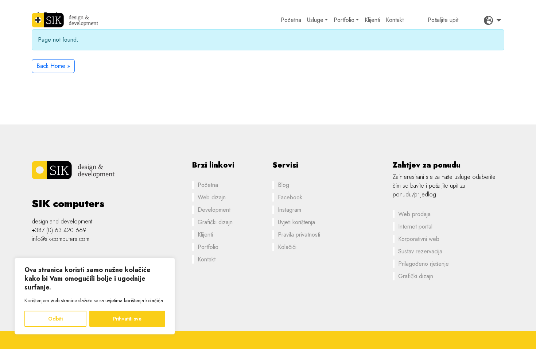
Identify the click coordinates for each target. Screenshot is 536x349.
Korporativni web (418, 239)
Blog (283, 185)
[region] (95, 296)
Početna (291, 20)
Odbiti (55, 318)
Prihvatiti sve (127, 318)
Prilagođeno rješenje (423, 264)
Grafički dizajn (215, 222)
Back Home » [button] (53, 66)
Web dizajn (212, 197)
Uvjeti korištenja (296, 222)
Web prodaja (414, 214)
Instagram (289, 210)
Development (214, 210)
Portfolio (344, 20)
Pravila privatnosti (299, 234)
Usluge (315, 20)
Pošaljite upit (443, 20)
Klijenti (372, 20)
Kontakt (395, 20)
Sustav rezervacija (420, 251)
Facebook (290, 197)
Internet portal (415, 226)
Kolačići (287, 247)
